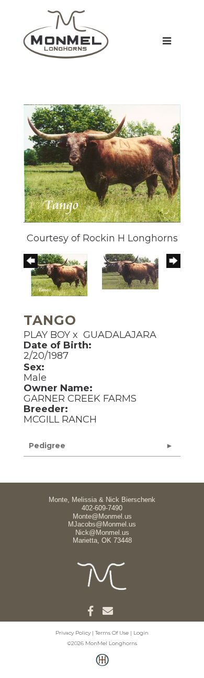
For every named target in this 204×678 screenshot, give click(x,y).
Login (141, 632)
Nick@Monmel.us (102, 532)
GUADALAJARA (119, 335)
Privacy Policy (72, 632)
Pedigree (47, 445)
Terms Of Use (112, 632)
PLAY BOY (47, 335)
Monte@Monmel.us (102, 516)
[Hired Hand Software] (102, 665)
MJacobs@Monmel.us (102, 524)
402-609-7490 (102, 508)
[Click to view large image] (102, 163)
